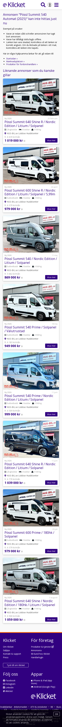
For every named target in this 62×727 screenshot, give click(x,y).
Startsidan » (12, 58)
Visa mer (51, 140)
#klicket (9, 691)
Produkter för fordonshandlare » (22, 64)
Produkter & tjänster (41, 646)
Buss (58, 706)
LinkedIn (9, 687)
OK (56, 714)
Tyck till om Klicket (16, 665)
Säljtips (6, 650)
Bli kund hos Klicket (40, 653)
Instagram (10, 683)
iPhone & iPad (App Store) (41, 682)
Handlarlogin (37, 657)
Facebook (10, 680)
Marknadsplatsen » (15, 61)
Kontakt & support (12, 653)
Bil (52, 706)
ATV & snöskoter (39, 706)
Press (5, 657)
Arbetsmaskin (20, 706)
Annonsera (36, 650)
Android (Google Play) (44, 686)
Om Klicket (8, 646)
